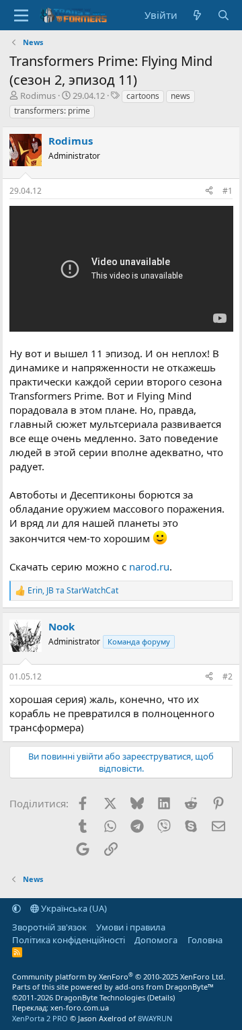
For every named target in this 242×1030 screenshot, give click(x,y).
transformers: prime (52, 110)
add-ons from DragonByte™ (164, 987)
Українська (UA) (73, 908)
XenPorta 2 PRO (40, 1018)
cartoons (142, 96)
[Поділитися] (209, 191)
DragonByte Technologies (100, 997)
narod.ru (149, 566)
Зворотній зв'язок (49, 927)
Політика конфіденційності (68, 940)
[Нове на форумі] (197, 15)
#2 (228, 676)
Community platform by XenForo (118, 976)
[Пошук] (223, 15)
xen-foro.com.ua (79, 1007)
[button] (16, 908)
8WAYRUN (155, 1018)
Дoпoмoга (155, 940)
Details (161, 997)
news (180, 96)
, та (73, 590)
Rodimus (38, 95)
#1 (228, 190)
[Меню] (21, 15)
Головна (205, 940)
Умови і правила (130, 927)
